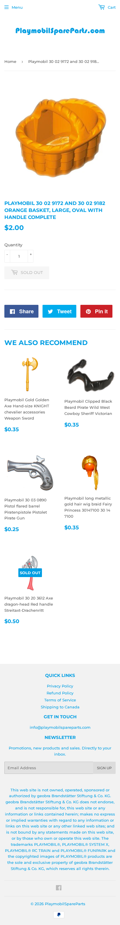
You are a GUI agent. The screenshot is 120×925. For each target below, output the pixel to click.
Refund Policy (60, 693)
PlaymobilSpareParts (65, 903)
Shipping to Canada (60, 707)
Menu (17, 7)
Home (10, 61)
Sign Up (104, 768)
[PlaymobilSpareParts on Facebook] (59, 888)
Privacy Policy (60, 686)
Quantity (13, 244)
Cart (111, 7)
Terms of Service (60, 700)
